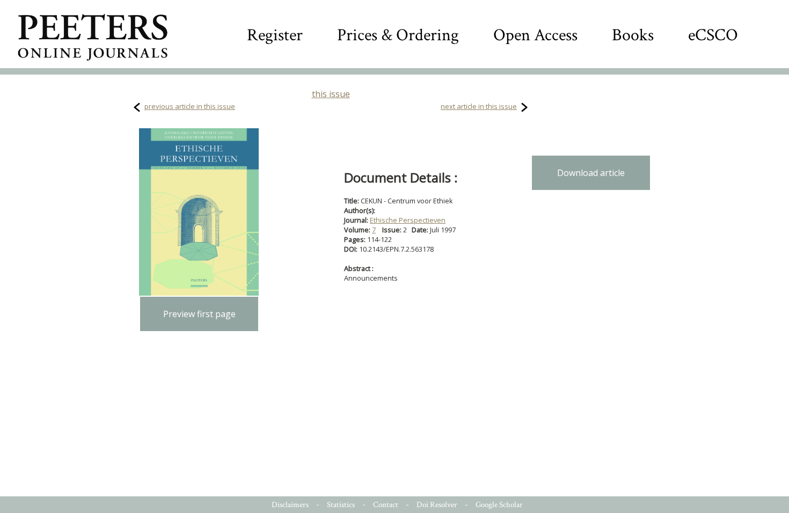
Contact (385, 505)
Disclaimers (290, 505)
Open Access (535, 35)
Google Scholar (499, 505)
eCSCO (713, 35)
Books (633, 35)
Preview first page (199, 314)
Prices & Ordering (398, 35)
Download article (591, 173)
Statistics (341, 505)
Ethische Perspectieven (407, 220)
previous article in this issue (189, 106)
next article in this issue (479, 106)
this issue (331, 94)
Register (275, 35)
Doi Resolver (437, 505)
